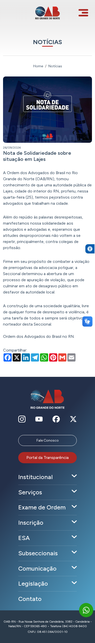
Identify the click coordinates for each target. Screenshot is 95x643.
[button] (89, 248)
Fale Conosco (47, 440)
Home (38, 66)
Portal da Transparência (47, 457)
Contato (30, 598)
